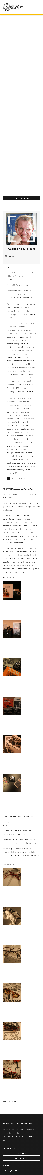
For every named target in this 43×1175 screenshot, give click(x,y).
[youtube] (16, 1170)
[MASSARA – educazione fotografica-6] (12, 737)
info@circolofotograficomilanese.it (18, 1136)
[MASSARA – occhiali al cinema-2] (12, 908)
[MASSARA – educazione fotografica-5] (12, 698)
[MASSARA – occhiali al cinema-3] (12, 947)
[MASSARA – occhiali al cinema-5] (12, 1023)
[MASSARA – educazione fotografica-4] (12, 660)
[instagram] (11, 1170)
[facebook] (5, 1170)
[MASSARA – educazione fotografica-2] (12, 583)
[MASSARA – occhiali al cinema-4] (12, 985)
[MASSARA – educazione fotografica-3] (12, 621)
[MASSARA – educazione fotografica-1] (12, 775)
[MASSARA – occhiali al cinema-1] (12, 870)
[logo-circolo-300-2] (13, 4)
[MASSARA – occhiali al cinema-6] (12, 1062)
